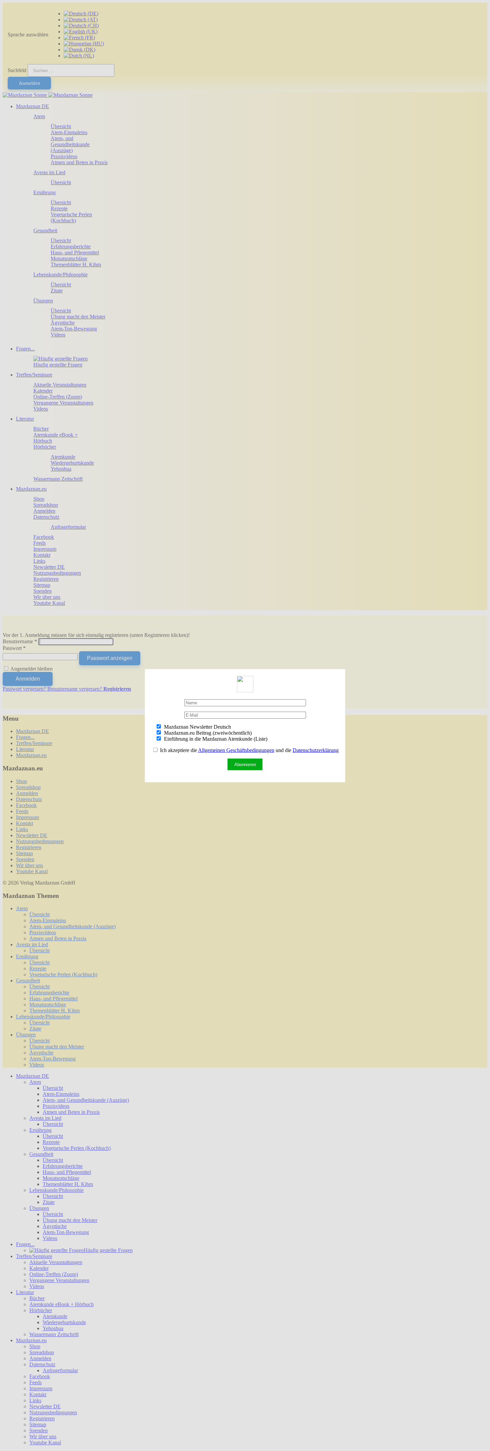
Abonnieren (245, 764)
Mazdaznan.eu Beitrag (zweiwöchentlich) (207, 732)
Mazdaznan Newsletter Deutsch (197, 726)
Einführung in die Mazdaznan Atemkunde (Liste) (215, 738)
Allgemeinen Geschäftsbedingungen (236, 750)
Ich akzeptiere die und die (249, 750)
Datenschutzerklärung (316, 750)
